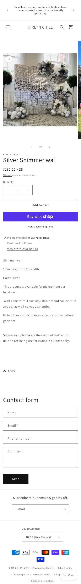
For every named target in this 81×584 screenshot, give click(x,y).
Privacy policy (21, 574)
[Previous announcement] (7, 10)
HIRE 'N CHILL (24, 568)
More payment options (40, 226)
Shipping (7, 175)
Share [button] (12, 370)
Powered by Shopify (43, 568)
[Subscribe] (64, 509)
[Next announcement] (73, 10)
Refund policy (65, 568)
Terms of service (41, 574)
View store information (22, 249)
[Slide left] (31, 146)
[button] (8, 27)
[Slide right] (49, 146)
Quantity (8, 182)
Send (16, 479)
